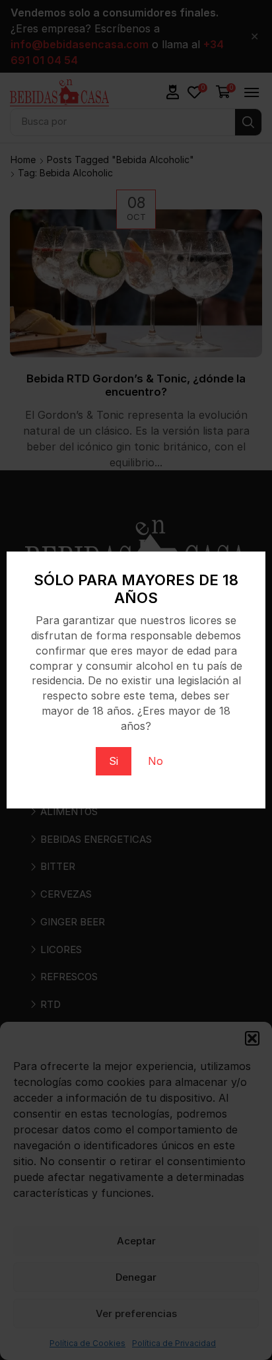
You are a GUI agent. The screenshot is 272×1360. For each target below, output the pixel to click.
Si (113, 761)
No (155, 761)
